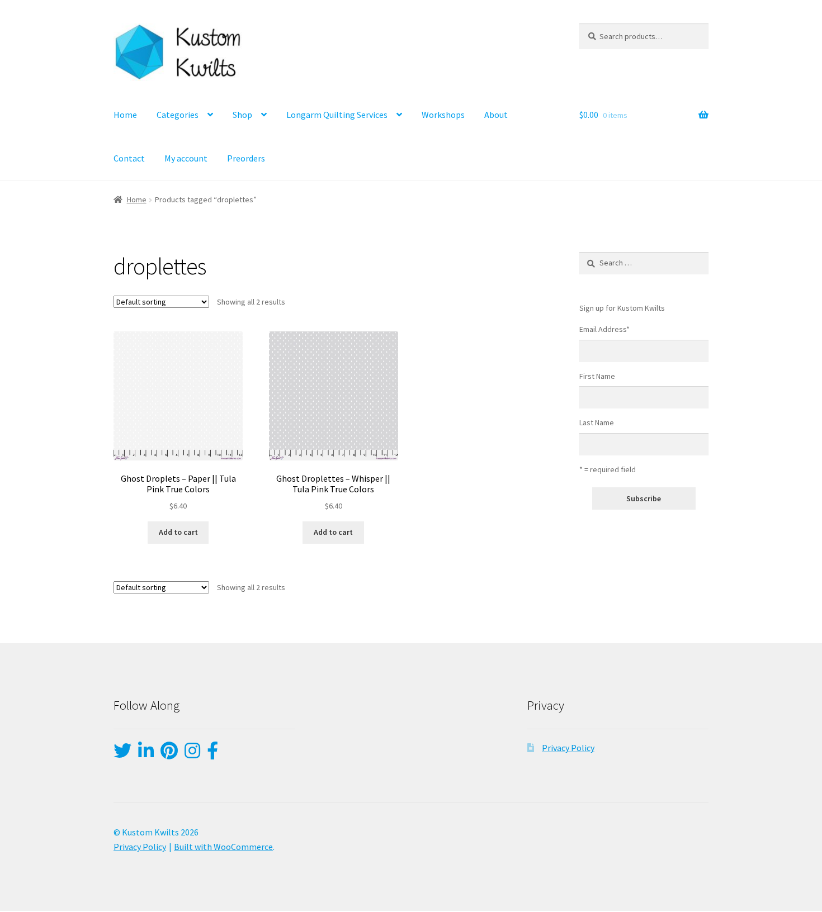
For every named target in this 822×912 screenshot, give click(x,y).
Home (125, 114)
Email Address (604, 329)
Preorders (246, 158)
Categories (178, 114)
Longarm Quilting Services (337, 114)
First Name (597, 376)
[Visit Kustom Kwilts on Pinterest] (169, 753)
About (496, 114)
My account (185, 158)
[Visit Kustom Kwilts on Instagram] (192, 753)
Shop (242, 114)
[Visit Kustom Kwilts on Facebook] (212, 753)
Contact (129, 158)
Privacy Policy (568, 747)
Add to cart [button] (178, 532)
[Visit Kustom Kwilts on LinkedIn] (146, 753)
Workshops (443, 114)
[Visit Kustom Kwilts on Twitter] (122, 753)
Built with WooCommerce (223, 846)
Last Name (596, 422)
